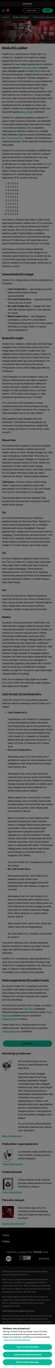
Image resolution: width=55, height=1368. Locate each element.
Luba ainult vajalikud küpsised (27, 1355)
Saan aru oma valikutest (27, 1347)
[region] (27, 1346)
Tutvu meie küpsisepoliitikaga (17, 1340)
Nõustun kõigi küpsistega (27, 1362)
